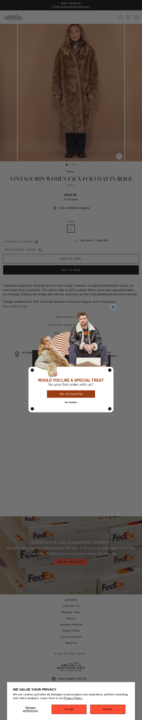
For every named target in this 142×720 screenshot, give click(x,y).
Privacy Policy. (73, 698)
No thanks (71, 402)
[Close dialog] (113, 307)
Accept (69, 709)
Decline (108, 709)
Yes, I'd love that (71, 394)
